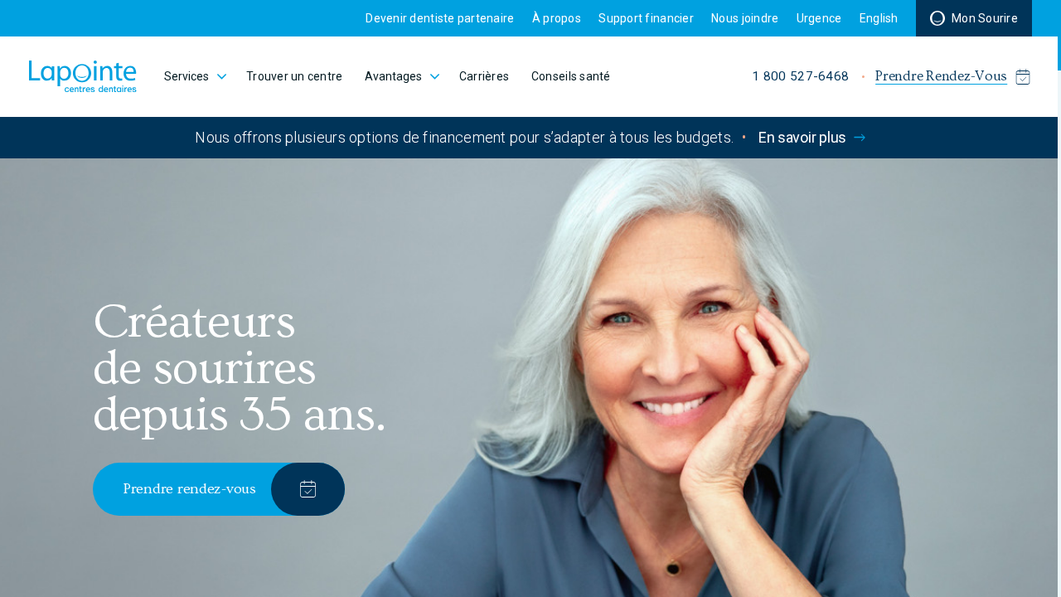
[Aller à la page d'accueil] (83, 76)
